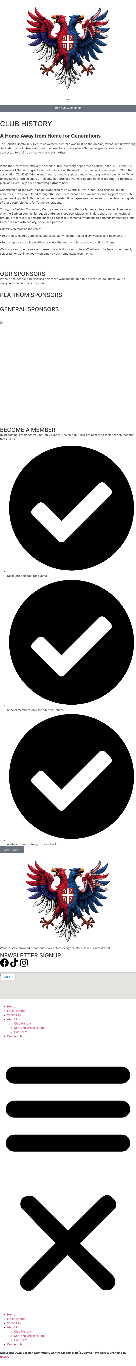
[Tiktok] (14, 962)
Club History (22, 1023)
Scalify (4, 1357)
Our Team (20, 1032)
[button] (68, 1175)
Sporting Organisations (29, 1027)
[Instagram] (23, 962)
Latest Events (16, 1010)
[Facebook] (4, 962)
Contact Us (14, 1036)
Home (11, 1006)
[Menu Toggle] (68, 99)
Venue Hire (14, 1015)
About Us (13, 1019)
